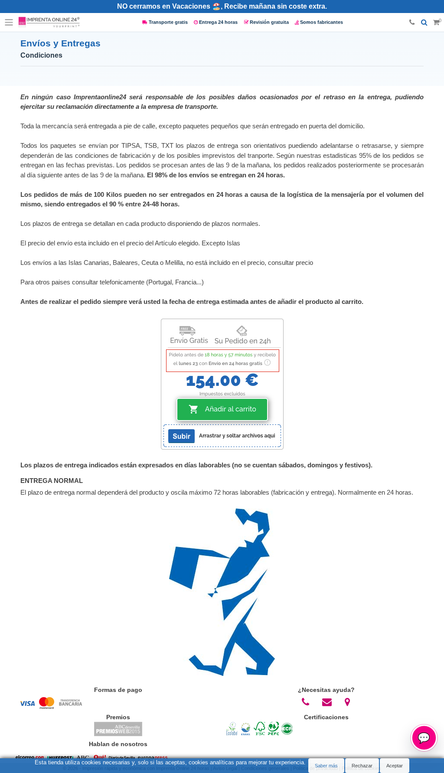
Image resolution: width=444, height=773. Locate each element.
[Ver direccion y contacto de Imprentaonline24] (348, 702)
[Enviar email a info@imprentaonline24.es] (327, 702)
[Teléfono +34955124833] (412, 22)
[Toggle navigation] (9, 22)
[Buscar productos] (424, 22)
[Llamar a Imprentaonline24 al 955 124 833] (306, 702)
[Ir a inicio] (49, 22)
